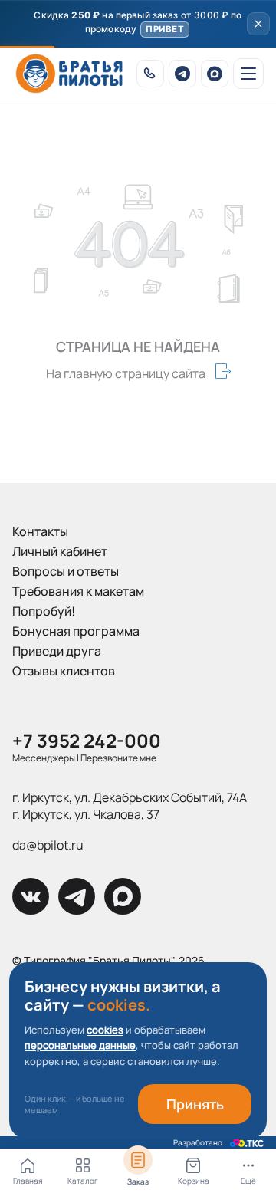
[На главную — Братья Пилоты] (69, 74)
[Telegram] (182, 73)
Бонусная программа (76, 631)
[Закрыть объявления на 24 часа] (258, 23)
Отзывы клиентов (63, 670)
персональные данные (80, 1045)
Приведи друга (56, 651)
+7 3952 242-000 (86, 740)
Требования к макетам (78, 591)
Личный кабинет (59, 551)
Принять (195, 1104)
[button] (138, 24)
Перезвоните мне (118, 757)
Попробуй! (43, 611)
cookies (105, 1030)
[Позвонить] (150, 73)
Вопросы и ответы (65, 571)
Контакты (40, 531)
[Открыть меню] (248, 73)
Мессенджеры (43, 757)
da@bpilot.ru (48, 844)
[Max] (214, 73)
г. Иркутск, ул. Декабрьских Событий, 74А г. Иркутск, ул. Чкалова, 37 (129, 806)
